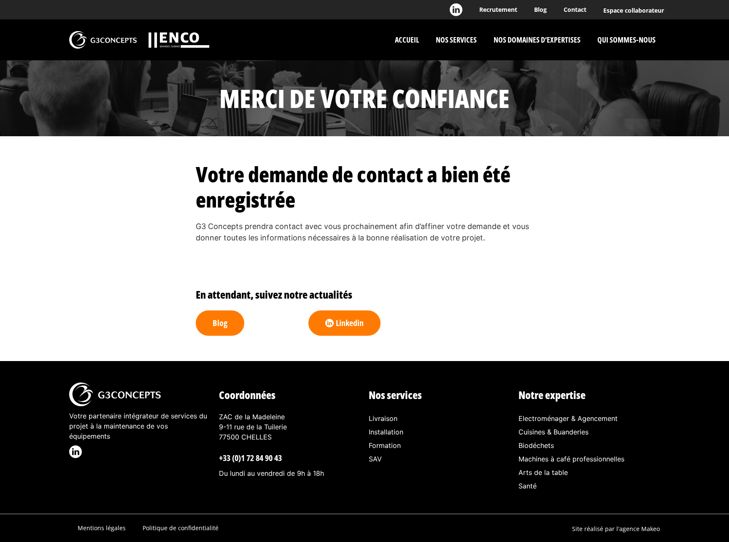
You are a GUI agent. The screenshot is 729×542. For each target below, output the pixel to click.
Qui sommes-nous (626, 40)
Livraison (383, 418)
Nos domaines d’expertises (537, 40)
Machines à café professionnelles (571, 459)
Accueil (407, 40)
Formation (385, 445)
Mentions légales (102, 528)
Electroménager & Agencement (568, 418)
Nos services (456, 40)
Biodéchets (536, 445)
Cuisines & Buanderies (553, 432)
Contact (575, 9)
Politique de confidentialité (181, 528)
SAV (375, 459)
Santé (527, 486)
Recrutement (498, 9)
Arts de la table (543, 472)
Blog (540, 9)
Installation (386, 432)
